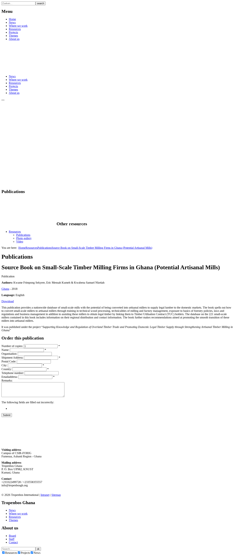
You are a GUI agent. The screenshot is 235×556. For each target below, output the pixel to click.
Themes (13, 35)
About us (14, 39)
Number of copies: (12, 346)
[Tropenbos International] (29, 70)
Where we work (18, 25)
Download (7, 301)
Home (12, 19)
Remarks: (6, 380)
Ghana (5, 288)
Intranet (45, 494)
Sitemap (56, 494)
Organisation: (9, 353)
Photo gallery (24, 238)
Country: (6, 369)
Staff (11, 539)
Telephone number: (12, 373)
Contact (13, 542)
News (12, 22)
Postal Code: (8, 361)
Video (19, 241)
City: (4, 365)
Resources (15, 29)
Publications (23, 234)
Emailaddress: (9, 376)
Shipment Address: (12, 357)
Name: (5, 349)
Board (12, 535)
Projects (13, 32)
